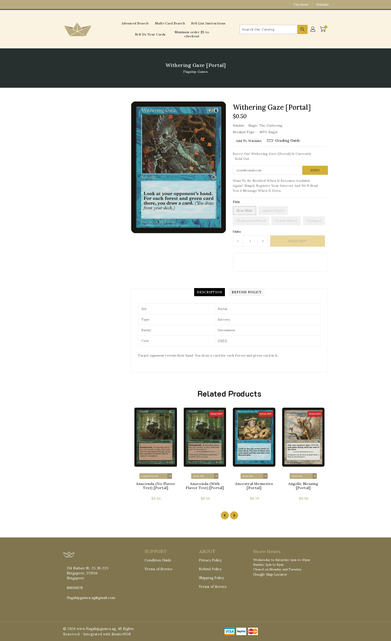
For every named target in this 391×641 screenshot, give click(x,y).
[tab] (209, 292)
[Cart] (323, 29)
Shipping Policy (211, 578)
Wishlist (322, 4)
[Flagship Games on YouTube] (74, 4)
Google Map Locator (270, 574)
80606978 (75, 588)
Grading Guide (287, 140)
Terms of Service (159, 569)
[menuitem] (135, 23)
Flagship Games (195, 72)
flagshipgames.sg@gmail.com (91, 598)
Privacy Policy (210, 560)
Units (237, 231)
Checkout (300, 4)
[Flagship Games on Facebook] (56, 4)
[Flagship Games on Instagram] (65, 4)
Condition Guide (158, 560)
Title (236, 202)
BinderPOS (121, 634)
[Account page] (313, 29)
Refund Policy (210, 569)
